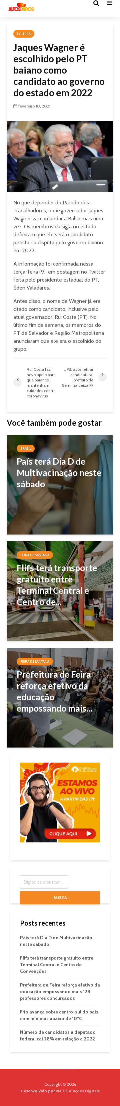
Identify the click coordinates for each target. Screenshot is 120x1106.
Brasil (25, 448)
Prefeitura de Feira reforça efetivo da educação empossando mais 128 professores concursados (60, 991)
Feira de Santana (34, 555)
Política (24, 34)
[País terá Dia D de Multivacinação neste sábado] (60, 484)
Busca (60, 897)
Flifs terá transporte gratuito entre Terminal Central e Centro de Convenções (56, 964)
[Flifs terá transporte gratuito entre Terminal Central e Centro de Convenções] (60, 590)
